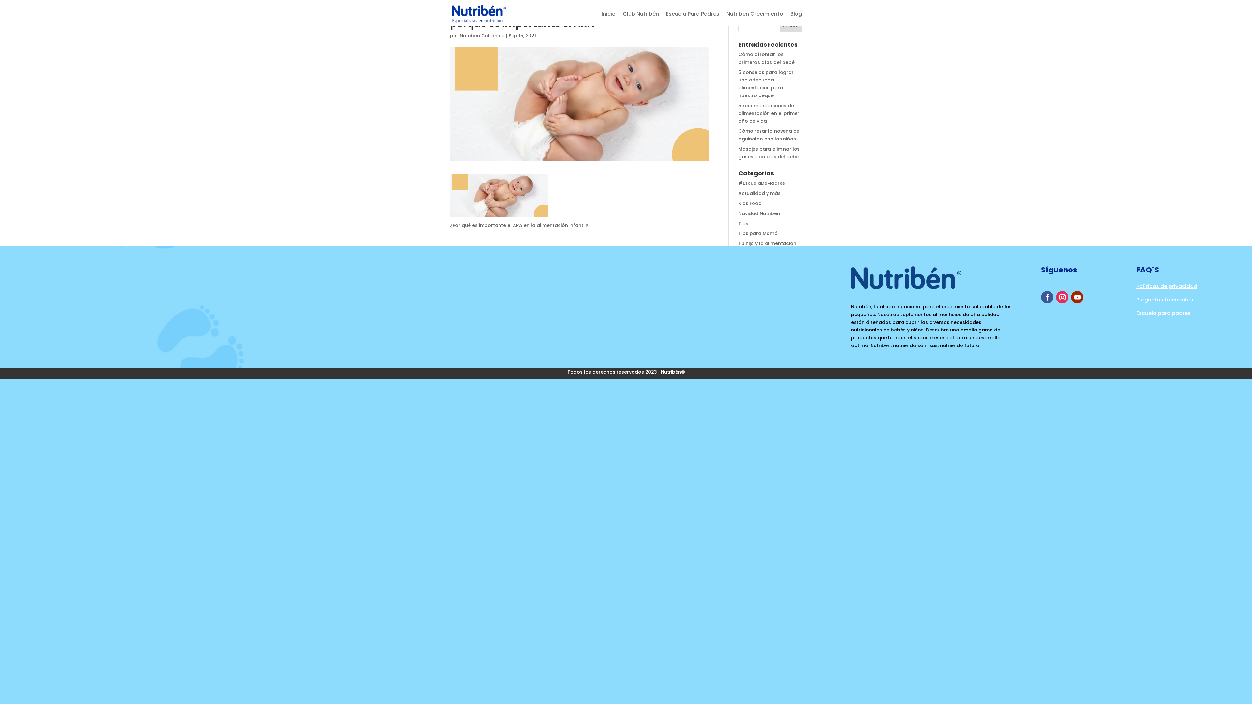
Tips (743, 223)
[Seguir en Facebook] (1047, 297)
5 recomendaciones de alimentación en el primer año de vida (768, 113)
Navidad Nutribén (759, 213)
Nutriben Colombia (482, 35)
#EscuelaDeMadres (761, 183)
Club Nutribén (641, 14)
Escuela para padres (1163, 313)
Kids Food (750, 203)
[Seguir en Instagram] (1062, 297)
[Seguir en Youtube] (1077, 297)
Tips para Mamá (758, 233)
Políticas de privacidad (1166, 286)
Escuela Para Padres (692, 14)
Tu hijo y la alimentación (767, 243)
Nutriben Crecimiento (754, 14)
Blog (796, 14)
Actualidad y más (759, 193)
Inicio (609, 14)
